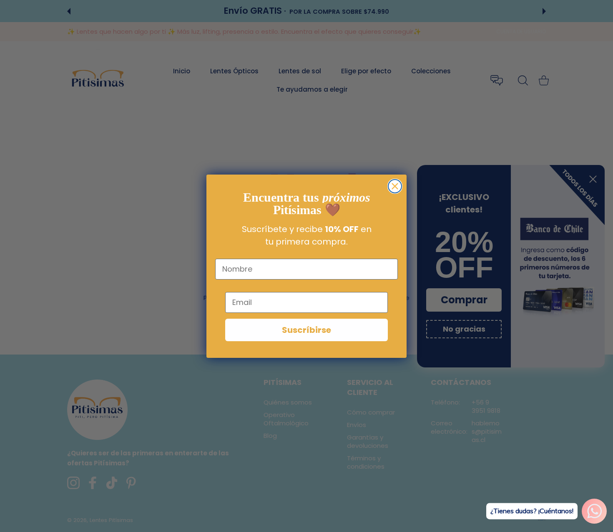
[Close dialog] (395, 186)
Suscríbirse (306, 330)
